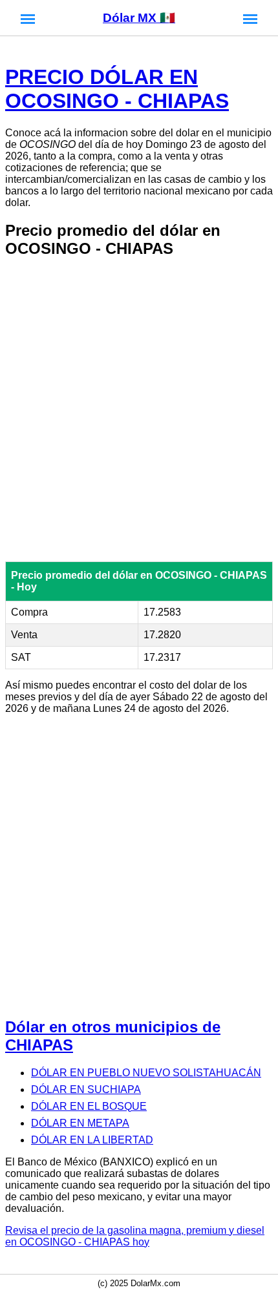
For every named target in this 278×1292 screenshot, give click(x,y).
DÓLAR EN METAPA (80, 1123)
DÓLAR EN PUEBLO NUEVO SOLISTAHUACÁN (146, 1072)
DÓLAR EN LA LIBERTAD (92, 1139)
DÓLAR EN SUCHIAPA (86, 1089)
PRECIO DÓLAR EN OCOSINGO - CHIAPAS (117, 88)
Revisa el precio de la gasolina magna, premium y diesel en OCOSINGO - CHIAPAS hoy (134, 1236)
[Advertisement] (139, 409)
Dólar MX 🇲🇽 (139, 18)
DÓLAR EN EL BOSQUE (89, 1106)
